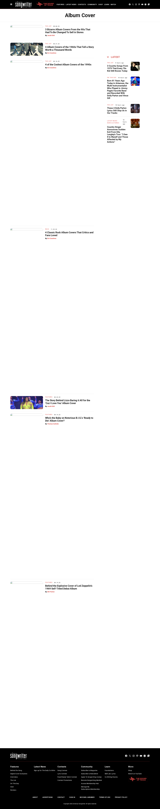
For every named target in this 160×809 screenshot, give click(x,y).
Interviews (14, 777)
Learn (106, 4)
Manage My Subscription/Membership (90, 788)
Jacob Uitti (51, 35)
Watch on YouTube (135, 774)
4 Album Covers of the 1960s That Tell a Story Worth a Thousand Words (69, 48)
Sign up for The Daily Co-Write (44, 770)
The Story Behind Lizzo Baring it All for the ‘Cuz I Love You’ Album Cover (67, 402)
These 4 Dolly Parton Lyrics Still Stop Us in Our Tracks (117, 110)
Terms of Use (104, 797)
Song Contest (62, 770)
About (35, 797)
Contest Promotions (64, 780)
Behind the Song (16, 770)
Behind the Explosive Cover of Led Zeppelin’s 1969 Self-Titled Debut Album (68, 587)
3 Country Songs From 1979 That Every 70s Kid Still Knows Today (117, 68)
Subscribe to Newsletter (89, 774)
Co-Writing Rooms (111, 777)
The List (48, 26)
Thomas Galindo (53, 424)
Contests (82, 4)
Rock (47, 229)
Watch (113, 4)
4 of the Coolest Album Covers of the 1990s (68, 64)
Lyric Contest (62, 774)
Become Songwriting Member (91, 780)
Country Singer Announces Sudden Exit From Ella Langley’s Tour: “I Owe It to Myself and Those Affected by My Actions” (117, 134)
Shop (100, 4)
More (130, 766)
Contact (61, 797)
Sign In (72, 797)
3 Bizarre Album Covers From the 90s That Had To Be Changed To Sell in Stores (67, 31)
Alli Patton (51, 592)
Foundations (109, 770)
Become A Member (87, 797)
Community (92, 4)
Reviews (13, 790)
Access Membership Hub (90, 783)
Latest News (71, 4)
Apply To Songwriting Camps (91, 777)
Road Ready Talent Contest (67, 777)
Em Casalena (51, 53)
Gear (12, 787)
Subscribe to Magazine (89, 770)
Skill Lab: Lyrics (110, 774)
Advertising (47, 797)
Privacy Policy (121, 797)
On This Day (111, 77)
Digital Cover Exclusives (18, 774)
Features (60, 4)
